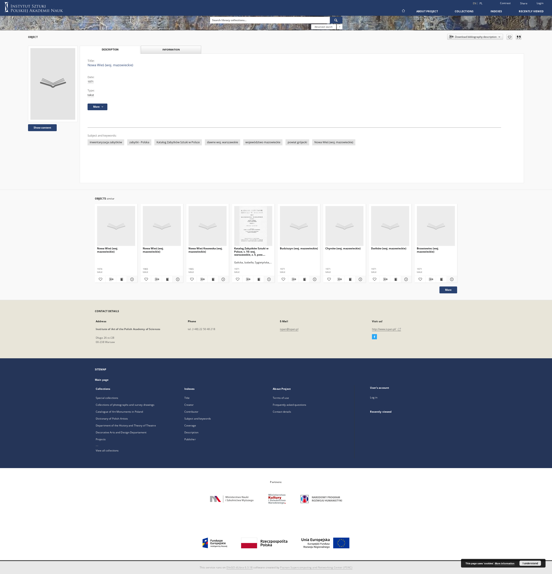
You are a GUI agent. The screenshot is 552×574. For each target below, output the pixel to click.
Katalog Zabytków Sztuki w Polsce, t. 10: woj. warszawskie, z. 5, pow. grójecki (251, 251)
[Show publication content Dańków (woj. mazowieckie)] (395, 279)
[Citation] (518, 37)
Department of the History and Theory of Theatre (126, 425)
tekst (91, 95)
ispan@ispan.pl (289, 329)
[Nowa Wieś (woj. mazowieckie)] (52, 84)
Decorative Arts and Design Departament (121, 432)
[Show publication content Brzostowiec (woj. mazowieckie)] (441, 279)
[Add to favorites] (509, 37)
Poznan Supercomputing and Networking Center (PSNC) (316, 567)
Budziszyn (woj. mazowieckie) (299, 248)
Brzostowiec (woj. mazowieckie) (428, 250)
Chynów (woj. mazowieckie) (343, 248)
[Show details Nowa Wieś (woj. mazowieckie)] (131, 279)
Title (187, 398)
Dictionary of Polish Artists (112, 418)
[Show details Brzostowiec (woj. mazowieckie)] (451, 279)
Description (191, 432)
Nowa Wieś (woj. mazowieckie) (333, 142)
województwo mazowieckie (262, 142)
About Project (427, 11)
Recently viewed (531, 11)
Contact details (282, 412)
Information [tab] (171, 49)
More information (504, 563)
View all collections (107, 450)
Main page (101, 380)
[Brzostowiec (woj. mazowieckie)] (436, 226)
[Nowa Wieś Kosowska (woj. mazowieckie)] (207, 226)
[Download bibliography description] (110, 279)
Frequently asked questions (289, 405)
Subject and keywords (197, 418)
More (448, 290)
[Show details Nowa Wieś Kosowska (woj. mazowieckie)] (223, 279)
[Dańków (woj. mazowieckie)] (390, 226)
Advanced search (323, 26)
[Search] (336, 20)
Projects (101, 439)
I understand (530, 563)
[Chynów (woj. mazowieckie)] (344, 226)
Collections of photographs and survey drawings (125, 405)
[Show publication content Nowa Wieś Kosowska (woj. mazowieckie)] (213, 279)
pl (481, 3)
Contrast (505, 3)
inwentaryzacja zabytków (106, 142)
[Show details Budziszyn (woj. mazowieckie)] (314, 279)
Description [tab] (110, 49)
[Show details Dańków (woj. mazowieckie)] (405, 279)
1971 (91, 81)
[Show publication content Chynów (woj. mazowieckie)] (350, 279)
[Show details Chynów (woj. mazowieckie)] (360, 279)
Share (523, 3)
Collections (464, 11)
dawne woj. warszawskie (222, 142)
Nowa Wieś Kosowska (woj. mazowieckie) (205, 250)
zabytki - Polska (139, 142)
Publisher (190, 439)
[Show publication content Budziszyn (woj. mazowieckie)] (304, 279)
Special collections (107, 398)
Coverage (190, 425)
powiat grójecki (297, 142)
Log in (373, 397)
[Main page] (403, 11)
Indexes (496, 11)
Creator (189, 405)
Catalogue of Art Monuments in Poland (119, 412)
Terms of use (281, 398)
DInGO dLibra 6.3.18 (239, 567)
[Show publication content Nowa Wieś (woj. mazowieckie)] (121, 279)
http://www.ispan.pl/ (384, 329)
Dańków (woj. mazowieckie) (388, 248)
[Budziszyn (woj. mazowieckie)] (299, 226)
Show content (42, 127)
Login (540, 3)
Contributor (191, 412)
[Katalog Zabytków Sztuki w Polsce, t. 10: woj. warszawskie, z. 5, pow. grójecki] (253, 226)
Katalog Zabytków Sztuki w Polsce (178, 142)
